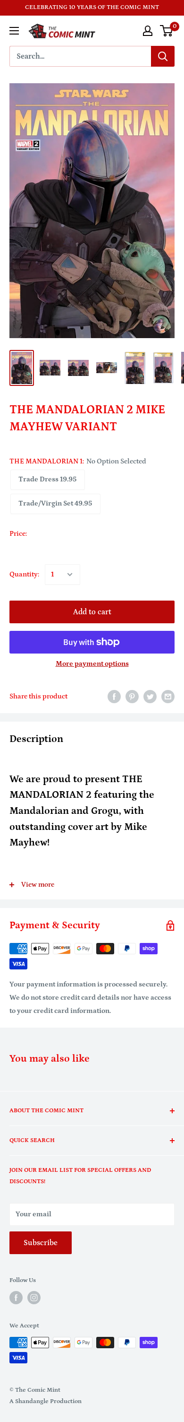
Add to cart (92, 612)
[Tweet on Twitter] (150, 696)
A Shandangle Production (45, 1401)
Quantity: (24, 574)
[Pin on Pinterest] (132, 696)
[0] (167, 30)
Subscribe (41, 1243)
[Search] (163, 56)
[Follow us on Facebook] (16, 1297)
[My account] (147, 31)
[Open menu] (14, 31)
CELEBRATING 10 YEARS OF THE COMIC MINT (92, 7)
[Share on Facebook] (114, 696)
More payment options (92, 664)
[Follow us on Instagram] (34, 1297)
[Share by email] (168, 696)
